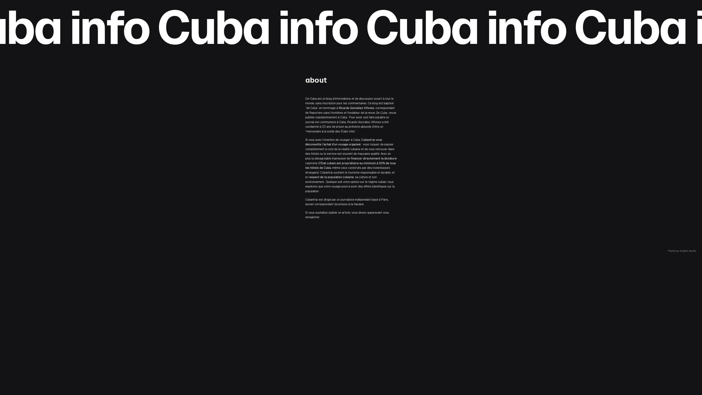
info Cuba (154, 27)
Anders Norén (688, 250)
